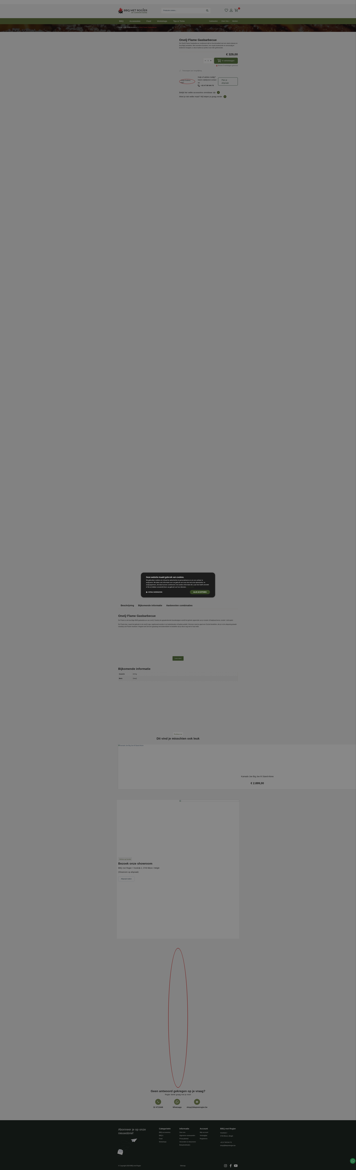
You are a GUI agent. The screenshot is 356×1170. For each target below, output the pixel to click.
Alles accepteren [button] (199, 592)
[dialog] (178, 585)
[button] (154, 592)
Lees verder (190, 587)
